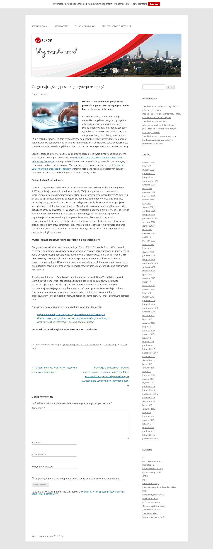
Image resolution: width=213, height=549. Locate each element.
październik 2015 (150, 438)
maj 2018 (146, 326)
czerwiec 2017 (148, 367)
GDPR (145, 476)
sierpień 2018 (148, 315)
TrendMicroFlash (150, 513)
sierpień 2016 (148, 401)
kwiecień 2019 (148, 285)
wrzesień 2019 (148, 266)
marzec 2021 (148, 199)
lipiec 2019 (147, 274)
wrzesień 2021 (148, 184)
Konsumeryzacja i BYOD (153, 494)
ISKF (144, 491)
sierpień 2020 (148, 225)
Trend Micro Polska (85, 26)
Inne (144, 479)
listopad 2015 (148, 435)
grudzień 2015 (148, 431)
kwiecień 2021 (148, 196)
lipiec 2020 (147, 229)
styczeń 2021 (148, 207)
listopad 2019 (148, 259)
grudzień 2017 (148, 345)
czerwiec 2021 (148, 192)
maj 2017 (146, 371)
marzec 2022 (148, 162)
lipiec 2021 (147, 188)
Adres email (39, 454)
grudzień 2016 (148, 386)
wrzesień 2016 (148, 397)
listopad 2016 (148, 390)
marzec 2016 (148, 420)
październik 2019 (150, 263)
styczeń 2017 (148, 382)
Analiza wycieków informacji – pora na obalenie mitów (65, 321)
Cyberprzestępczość (71, 344)
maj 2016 (146, 412)
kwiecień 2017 (148, 375)
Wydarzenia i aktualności (153, 517)
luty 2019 (146, 293)
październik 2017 (150, 352)
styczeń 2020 (148, 252)
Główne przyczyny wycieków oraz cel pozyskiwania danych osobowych (73, 318)
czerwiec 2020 (148, 233)
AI (143, 457)
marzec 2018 (148, 334)
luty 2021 (146, 203)
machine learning (150, 498)
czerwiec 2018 (148, 322)
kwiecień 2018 (148, 330)
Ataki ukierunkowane (152, 461)
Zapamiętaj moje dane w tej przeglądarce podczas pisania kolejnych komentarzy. (78, 478)
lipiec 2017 (147, 364)
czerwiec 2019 (148, 278)
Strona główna (40, 26)
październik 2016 (150, 393)
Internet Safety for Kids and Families (159, 487)
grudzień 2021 (148, 173)
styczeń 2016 (148, 427)
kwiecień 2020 (148, 240)
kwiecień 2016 (148, 416)
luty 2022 (146, 166)
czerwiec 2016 (148, 408)
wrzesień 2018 (148, 311)
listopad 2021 (148, 177)
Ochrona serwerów (90, 344)
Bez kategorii (148, 464)
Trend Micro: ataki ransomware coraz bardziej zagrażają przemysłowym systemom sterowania (159, 140)
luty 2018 (146, 337)
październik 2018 (150, 308)
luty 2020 (146, 248)
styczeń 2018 (148, 341)
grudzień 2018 (148, 300)
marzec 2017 (148, 379)
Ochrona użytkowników (153, 505)
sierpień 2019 (148, 270)
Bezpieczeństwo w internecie (116, 26)
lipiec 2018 (147, 319)
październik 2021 (150, 181)
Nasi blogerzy (61, 26)
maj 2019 (146, 281)
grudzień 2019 (148, 255)
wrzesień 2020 (148, 222)
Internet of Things (150, 483)
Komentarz (38, 407)
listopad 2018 (148, 304)
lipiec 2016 (147, 405)
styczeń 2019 (148, 296)
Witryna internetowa (42, 466)
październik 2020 (150, 218)
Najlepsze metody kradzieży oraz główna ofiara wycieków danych (71, 314)
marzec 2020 (148, 244)
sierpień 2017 (148, 360)
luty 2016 (146, 423)
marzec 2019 (148, 289)
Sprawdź (154, 3)
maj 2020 (146, 237)
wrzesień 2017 (148, 356)
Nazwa (36, 442)
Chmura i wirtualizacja (152, 468)
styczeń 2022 (148, 169)
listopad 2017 (148, 349)
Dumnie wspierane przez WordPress (47, 536)
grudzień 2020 (148, 210)
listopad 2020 (148, 214)
